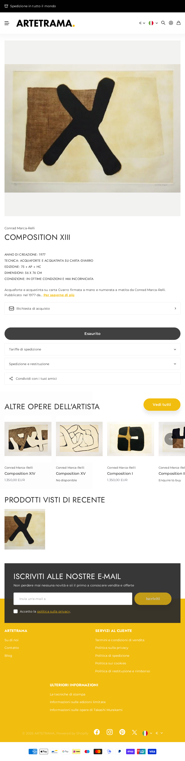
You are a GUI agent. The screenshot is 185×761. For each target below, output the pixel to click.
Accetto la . (45, 611)
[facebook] (97, 732)
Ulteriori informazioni (74, 685)
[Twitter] (134, 732)
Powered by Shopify (72, 733)
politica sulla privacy (53, 611)
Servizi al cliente (113, 630)
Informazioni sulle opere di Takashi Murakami (86, 710)
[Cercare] (163, 23)
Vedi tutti (162, 404)
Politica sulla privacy (111, 648)
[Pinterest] (122, 732)
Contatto (12, 648)
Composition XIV (20, 473)
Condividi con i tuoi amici (36, 379)
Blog (8, 656)
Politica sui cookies (110, 663)
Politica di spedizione (112, 656)
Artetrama (16, 630)
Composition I (120, 473)
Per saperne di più (59, 295)
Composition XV (71, 473)
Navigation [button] (7, 23)
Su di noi (11, 640)
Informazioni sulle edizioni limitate (78, 702)
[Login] (171, 23)
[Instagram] (109, 732)
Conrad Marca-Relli (20, 228)
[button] (170, 439)
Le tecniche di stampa (67, 694)
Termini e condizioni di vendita (119, 640)
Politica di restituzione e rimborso (122, 671)
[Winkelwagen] (178, 23)
